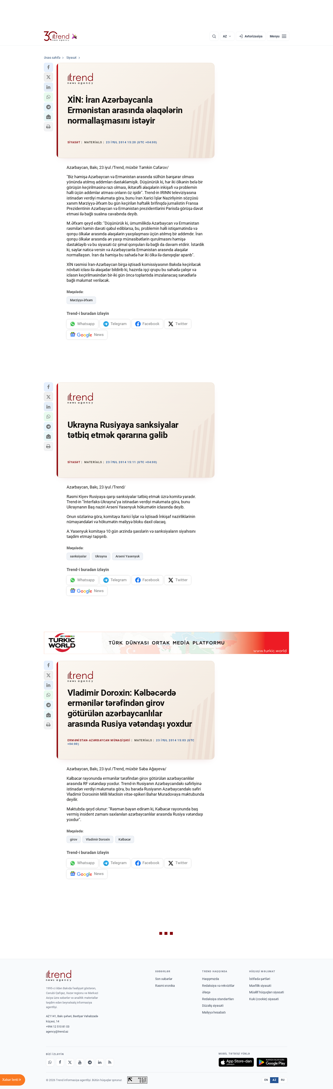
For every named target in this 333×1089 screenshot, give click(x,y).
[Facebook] (60, 1062)
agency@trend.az (57, 1031)
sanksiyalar (78, 556)
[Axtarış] (214, 36)
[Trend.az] (60, 36)
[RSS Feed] (110, 1062)
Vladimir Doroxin (98, 839)
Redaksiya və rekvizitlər (218, 985)
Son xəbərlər (163, 979)
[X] (70, 1062)
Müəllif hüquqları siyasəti (266, 992)
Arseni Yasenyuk (128, 556)
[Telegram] (90, 1062)
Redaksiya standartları (218, 999)
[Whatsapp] (50, 1062)
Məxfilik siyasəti (260, 985)
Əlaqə (206, 992)
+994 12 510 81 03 (57, 1026)
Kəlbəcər (124, 839)
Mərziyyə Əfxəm (81, 300)
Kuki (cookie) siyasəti (264, 999)
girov (73, 839)
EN (266, 1080)
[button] (48, 67)
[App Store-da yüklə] (236, 1062)
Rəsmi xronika (165, 985)
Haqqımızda (210, 979)
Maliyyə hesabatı (214, 1012)
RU (283, 1080)
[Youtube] (80, 1062)
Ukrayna (101, 556)
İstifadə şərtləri (259, 979)
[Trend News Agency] (58, 975)
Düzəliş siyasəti (212, 1005)
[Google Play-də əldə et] (272, 1062)
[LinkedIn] (100, 1062)
